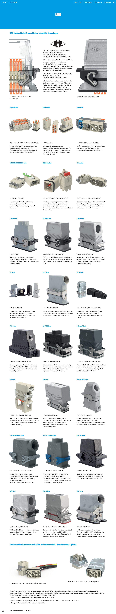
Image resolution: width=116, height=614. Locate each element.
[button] (114, 2)
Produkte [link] (97, 2)
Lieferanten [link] (87, 2)
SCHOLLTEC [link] (78, 2)
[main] (58, 14)
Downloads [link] (107, 2)
